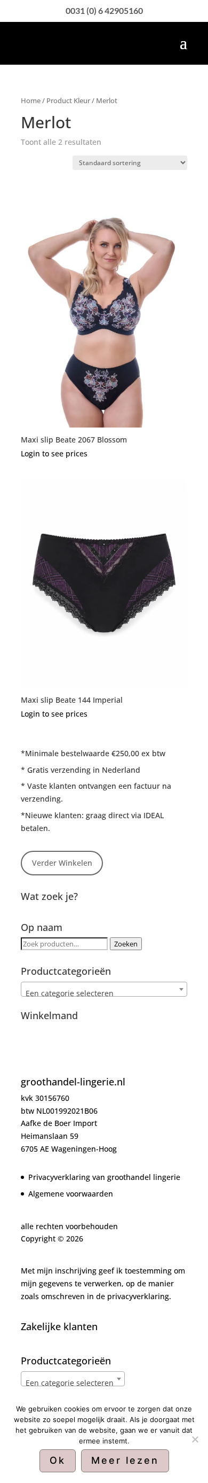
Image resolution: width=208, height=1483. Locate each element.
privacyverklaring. (139, 1296)
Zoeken (126, 944)
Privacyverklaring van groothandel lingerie (104, 1177)
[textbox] (104, 993)
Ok (58, 1460)
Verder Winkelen (62, 863)
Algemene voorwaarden (70, 1194)
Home (31, 100)
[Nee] (194, 1439)
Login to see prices (54, 453)
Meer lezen (125, 1460)
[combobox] (104, 989)
